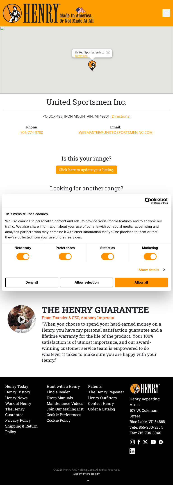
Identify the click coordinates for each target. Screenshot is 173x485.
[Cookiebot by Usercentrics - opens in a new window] (148, 201)
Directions (81, 55)
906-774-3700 (31, 132)
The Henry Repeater (106, 392)
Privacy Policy (18, 420)
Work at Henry (18, 403)
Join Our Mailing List (65, 409)
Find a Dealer (58, 392)
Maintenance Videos (65, 403)
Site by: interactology (86, 473)
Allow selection (87, 282)
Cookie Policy (59, 420)
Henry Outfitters (102, 397)
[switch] (65, 256)
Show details (149, 270)
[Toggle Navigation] (166, 13)
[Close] (108, 52)
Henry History (17, 392)
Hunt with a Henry (63, 386)
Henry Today (16, 386)
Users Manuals (60, 397)
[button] (153, 13)
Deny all (31, 282)
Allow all (141, 282)
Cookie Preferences (64, 414)
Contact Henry (101, 403)
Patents (95, 386)
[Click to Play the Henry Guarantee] (22, 319)
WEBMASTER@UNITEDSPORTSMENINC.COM (116, 132)
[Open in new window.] (132, 442)
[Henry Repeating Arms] (48, 13)
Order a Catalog (101, 409)
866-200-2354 (151, 427)
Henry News (16, 397)
